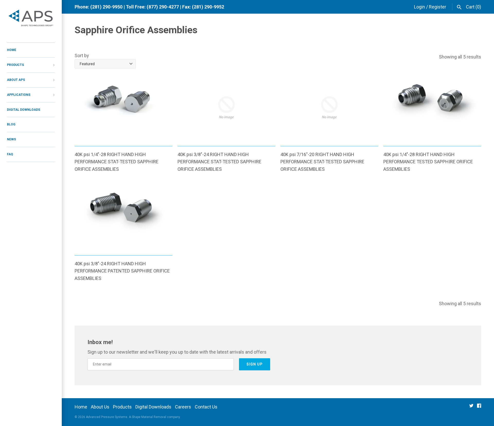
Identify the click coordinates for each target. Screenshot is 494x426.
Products (122, 407)
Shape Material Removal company (156, 417)
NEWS (11, 139)
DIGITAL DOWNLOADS (23, 110)
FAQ (10, 154)
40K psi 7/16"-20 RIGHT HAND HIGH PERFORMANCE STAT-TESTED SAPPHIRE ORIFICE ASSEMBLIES (322, 162)
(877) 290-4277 (163, 7)
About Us (100, 407)
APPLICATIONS (18, 95)
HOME (11, 50)
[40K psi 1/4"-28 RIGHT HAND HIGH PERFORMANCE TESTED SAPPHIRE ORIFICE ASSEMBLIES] (432, 107)
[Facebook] (479, 407)
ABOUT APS (16, 80)
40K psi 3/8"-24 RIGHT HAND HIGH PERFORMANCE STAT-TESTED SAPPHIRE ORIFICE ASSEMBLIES (219, 162)
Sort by (82, 55)
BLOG (11, 124)
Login (419, 7)
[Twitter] (471, 407)
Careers (183, 407)
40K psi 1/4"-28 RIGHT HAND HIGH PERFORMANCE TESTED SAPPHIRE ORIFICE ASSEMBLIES (428, 162)
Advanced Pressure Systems (106, 417)
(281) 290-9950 (106, 7)
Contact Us (206, 407)
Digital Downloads (153, 407)
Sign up (254, 364)
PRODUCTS (15, 65)
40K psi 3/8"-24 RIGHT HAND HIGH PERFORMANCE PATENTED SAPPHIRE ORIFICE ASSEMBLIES (122, 271)
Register (437, 7)
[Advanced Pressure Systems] (31, 18)
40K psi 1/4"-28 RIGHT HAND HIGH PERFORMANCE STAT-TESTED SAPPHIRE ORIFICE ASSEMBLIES (116, 162)
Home (81, 407)
